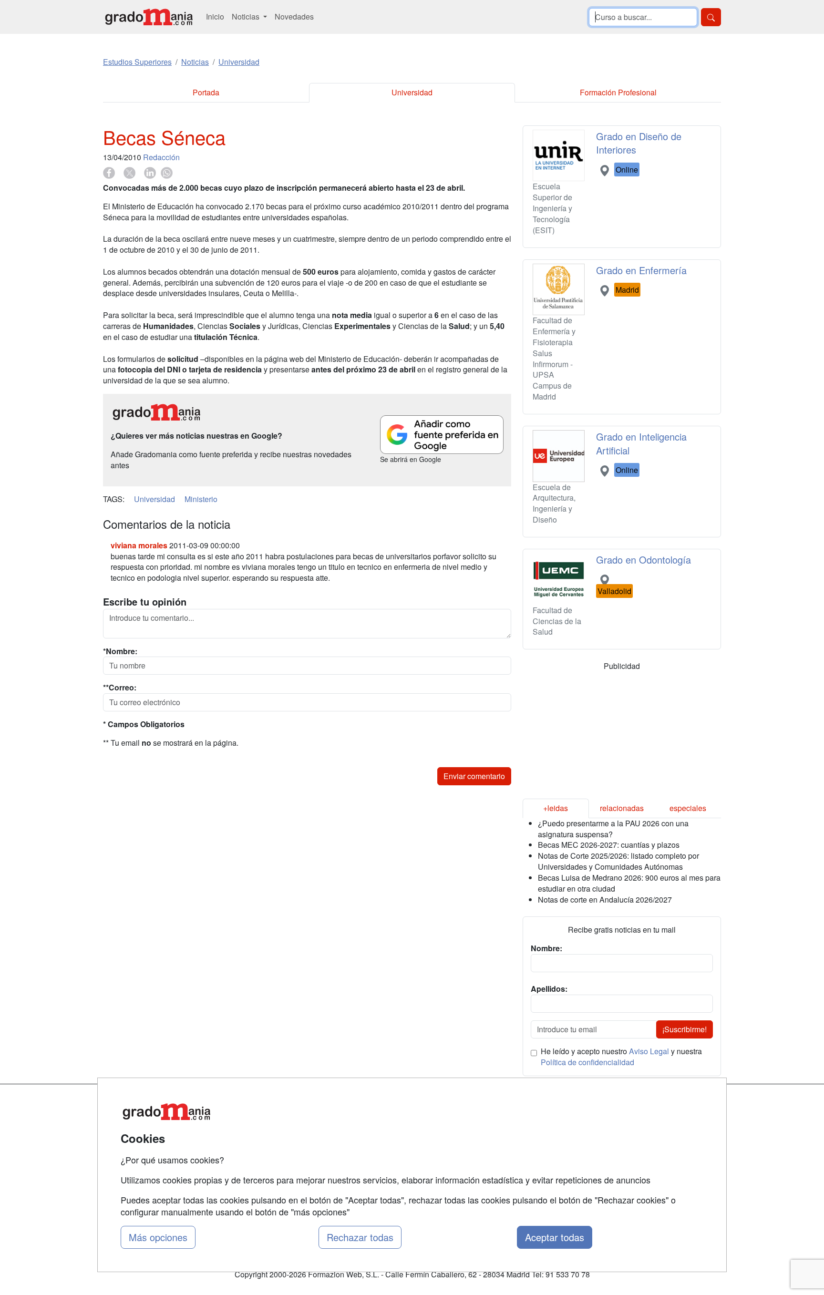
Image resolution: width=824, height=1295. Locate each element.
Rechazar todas (360, 1237)
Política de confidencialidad (587, 1062)
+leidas (555, 807)
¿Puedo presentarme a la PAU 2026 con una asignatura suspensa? (613, 829)
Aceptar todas (554, 1237)
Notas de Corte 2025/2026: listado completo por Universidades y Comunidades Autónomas (618, 861)
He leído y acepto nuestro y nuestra (621, 1057)
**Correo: (119, 687)
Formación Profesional (618, 92)
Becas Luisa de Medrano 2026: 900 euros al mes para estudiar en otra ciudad (629, 883)
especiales (688, 807)
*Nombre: (120, 651)
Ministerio (201, 498)
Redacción (161, 157)
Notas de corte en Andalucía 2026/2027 (605, 899)
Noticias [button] (246, 16)
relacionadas (622, 807)
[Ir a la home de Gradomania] (149, 17)
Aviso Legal (649, 1051)
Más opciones (158, 1237)
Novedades (294, 16)
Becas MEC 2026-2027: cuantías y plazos (609, 844)
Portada (206, 92)
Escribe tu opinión (144, 601)
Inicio (215, 16)
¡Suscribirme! (684, 1029)
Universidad (412, 92)
